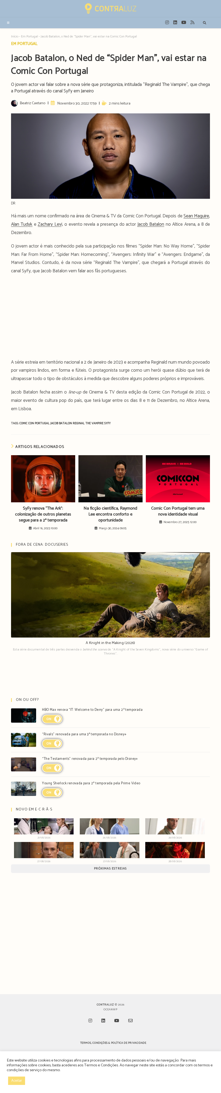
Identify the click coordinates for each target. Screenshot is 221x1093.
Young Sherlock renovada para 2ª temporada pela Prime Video (91, 783)
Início (14, 36)
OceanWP (110, 1009)
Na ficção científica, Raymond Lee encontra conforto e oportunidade (110, 515)
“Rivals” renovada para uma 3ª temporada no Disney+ (84, 734)
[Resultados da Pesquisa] (204, 23)
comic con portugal (34, 423)
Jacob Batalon (150, 224)
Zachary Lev (49, 224)
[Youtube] (116, 1021)
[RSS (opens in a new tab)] (192, 22)
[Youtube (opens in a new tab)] (183, 22)
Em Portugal (29, 36)
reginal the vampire (88, 423)
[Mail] (130, 1021)
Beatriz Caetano (32, 103)
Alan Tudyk (21, 224)
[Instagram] (90, 1021)
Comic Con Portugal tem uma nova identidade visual (178, 512)
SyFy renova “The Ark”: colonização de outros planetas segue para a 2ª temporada (43, 515)
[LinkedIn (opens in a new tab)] (175, 22)
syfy (107, 423)
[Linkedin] (103, 1021)
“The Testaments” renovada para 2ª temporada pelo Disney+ (90, 759)
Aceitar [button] (16, 1081)
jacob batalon (61, 423)
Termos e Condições (101, 1065)
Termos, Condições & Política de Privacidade (113, 1043)
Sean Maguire (196, 216)
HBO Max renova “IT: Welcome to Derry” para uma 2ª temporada (92, 710)
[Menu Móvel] (8, 23)
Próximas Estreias (110, 868)
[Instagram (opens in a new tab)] (167, 22)
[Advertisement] (110, 318)
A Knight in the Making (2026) (110, 643)
